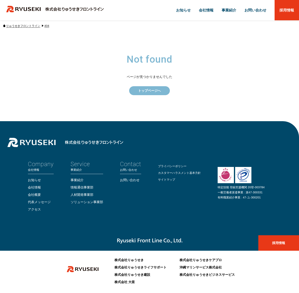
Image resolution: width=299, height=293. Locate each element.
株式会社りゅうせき (129, 260)
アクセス (34, 209)
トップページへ (149, 90)
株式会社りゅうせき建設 (132, 274)
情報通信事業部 (82, 187)
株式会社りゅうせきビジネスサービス (207, 274)
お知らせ (183, 10)
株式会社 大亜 (125, 282)
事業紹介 (229, 10)
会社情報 (206, 10)
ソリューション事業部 (87, 202)
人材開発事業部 (82, 194)
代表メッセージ (39, 202)
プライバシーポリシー (172, 166)
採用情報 (286, 10)
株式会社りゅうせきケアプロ (201, 260)
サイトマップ (166, 179)
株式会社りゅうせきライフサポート (141, 267)
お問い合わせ (255, 10)
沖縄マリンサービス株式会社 (201, 267)
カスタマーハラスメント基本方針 (179, 172)
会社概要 (34, 194)
